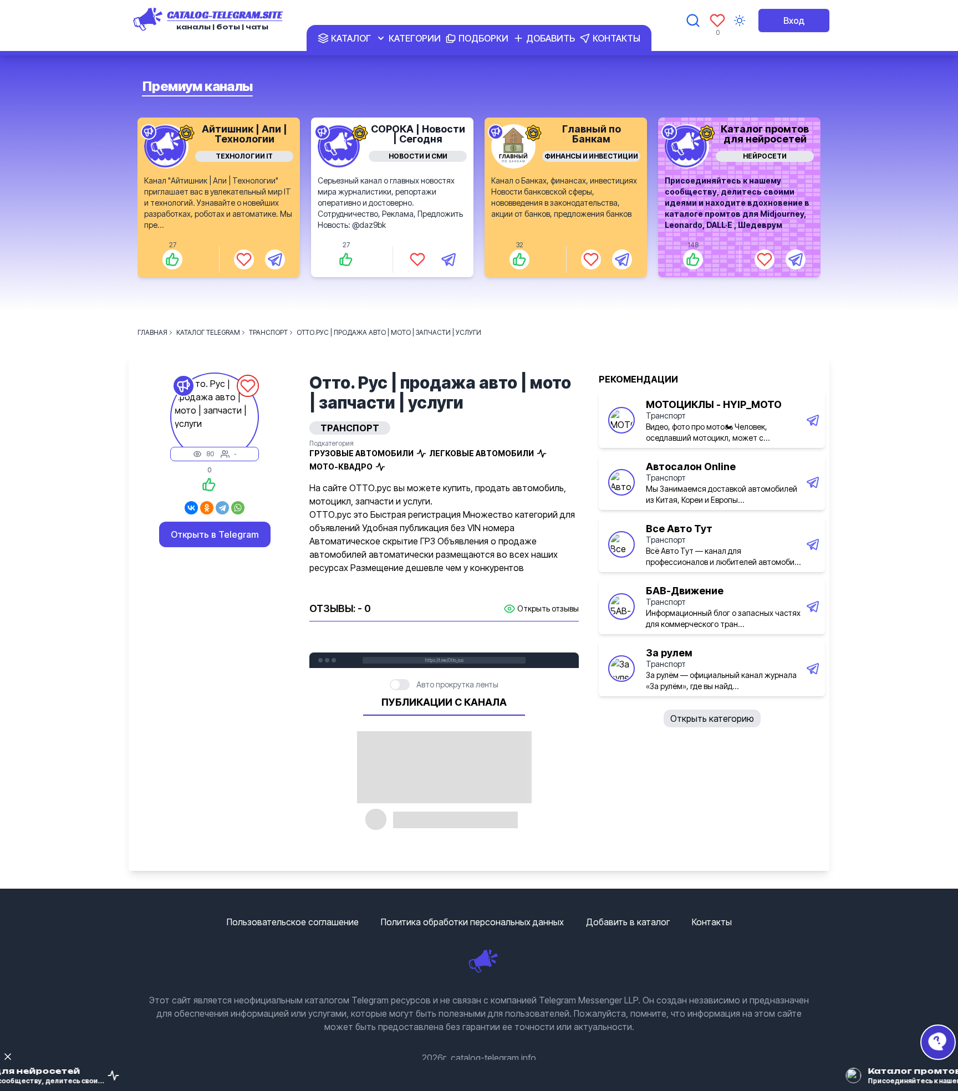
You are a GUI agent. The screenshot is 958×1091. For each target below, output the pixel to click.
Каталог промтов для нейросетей (765, 134)
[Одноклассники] (206, 507)
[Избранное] (717, 20)
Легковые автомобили (481, 453)
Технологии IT (244, 156)
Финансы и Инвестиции (591, 156)
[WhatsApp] (237, 507)
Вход (793, 20)
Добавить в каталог (628, 921)
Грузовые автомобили (361, 453)
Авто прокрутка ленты (457, 684)
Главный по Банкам (591, 134)
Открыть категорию (712, 718)
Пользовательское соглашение (293, 921)
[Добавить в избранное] (244, 259)
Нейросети (765, 156)
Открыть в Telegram (215, 534)
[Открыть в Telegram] (275, 259)
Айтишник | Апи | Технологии (244, 134)
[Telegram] (222, 507)
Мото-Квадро (341, 466)
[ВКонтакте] (191, 507)
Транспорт (666, 415)
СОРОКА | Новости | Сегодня (418, 134)
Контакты (712, 921)
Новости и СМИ (418, 156)
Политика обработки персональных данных (472, 921)
